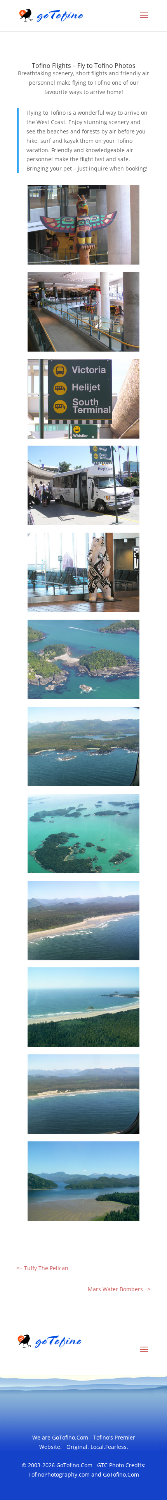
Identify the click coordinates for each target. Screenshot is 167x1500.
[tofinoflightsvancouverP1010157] (83, 612)
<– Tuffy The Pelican (42, 1268)
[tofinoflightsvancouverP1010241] (83, 1221)
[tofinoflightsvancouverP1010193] (83, 873)
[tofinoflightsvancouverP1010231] (83, 1046)
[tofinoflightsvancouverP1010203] (83, 699)
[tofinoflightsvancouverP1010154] (83, 525)
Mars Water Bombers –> (119, 1289)
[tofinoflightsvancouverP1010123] (83, 264)
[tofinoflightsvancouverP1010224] (83, 1133)
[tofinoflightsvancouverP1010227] (83, 960)
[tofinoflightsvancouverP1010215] (83, 786)
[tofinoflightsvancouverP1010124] (83, 351)
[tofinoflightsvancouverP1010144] (83, 438)
